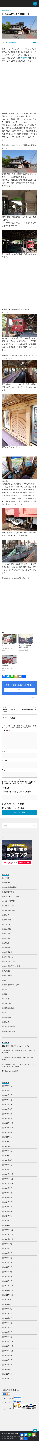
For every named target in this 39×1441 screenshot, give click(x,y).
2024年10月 (8, 1183)
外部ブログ (25, 58)
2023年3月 (8, 1272)
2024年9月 (8, 1188)
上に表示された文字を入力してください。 (17, 791)
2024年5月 (8, 1206)
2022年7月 (8, 1309)
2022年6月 (8, 1313)
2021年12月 (8, 1341)
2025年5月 (8, 1151)
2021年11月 (8, 1346)
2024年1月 (8, 1225)
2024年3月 (8, 1216)
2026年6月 (8, 1095)
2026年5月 (8, 1100)
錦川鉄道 (7, 938)
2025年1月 (8, 1169)
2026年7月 (8, 1090)
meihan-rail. (13, 1433)
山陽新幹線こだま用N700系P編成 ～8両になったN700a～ (19, 1052)
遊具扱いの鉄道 (10, 1026)
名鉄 (3, 10)
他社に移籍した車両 (11, 896)
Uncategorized (9, 1031)
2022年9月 (8, 1299)
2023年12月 (8, 1230)
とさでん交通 (9, 906)
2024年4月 (8, 1211)
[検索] (34, 826)
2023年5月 (8, 1262)
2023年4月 (8, 1267)
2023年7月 (8, 1253)
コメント (6, 730)
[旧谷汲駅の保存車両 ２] (9, 638)
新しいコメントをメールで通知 (13, 804)
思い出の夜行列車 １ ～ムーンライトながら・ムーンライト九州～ (18, 1065)
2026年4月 (8, 1104)
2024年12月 (8, 1174)
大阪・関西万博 (10, 901)
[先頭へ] (35, 1431)
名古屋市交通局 (10, 961)
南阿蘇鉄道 (8, 952)
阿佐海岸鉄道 (9, 892)
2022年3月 (8, 1327)
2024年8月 (8, 1193)
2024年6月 (8, 1202)
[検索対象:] (19, 826)
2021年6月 (8, 1369)
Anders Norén (9, 1438)
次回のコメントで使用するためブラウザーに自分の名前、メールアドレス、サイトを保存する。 (19, 783)
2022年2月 (8, 1332)
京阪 (6, 994)
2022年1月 (8, 1337)
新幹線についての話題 (10, 1071)
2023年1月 (8, 1281)
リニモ (6, 1013)
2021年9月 (8, 1355)
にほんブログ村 (7, 1398)
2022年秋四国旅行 (11, 887)
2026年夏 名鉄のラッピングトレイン (16, 1046)
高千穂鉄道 (8, 975)
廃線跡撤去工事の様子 (12, 966)
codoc (34, 697)
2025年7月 (8, 1141)
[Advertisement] (19, 87)
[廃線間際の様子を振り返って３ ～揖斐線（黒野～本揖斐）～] (25, 638)
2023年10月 (8, 1239)
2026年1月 (8, 1118)
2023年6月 (8, 1258)
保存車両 (8, 10)
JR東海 (6, 999)
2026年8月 (8, 1086)
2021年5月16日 (11, 42)
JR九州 (6, 943)
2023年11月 (8, 1234)
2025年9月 (8, 1132)
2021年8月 (8, 1360)
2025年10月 (8, 1127)
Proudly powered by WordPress (13, 1436)
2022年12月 (8, 1286)
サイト (4, 770)
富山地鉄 (7, 929)
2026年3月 (8, 1109)
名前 (3, 751)
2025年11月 (8, 1123)
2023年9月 (8, 1244)
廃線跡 (6, 915)
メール (4, 760)
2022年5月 (8, 1318)
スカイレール (9, 957)
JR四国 (6, 878)
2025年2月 (8, 1165)
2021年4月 (8, 1378)
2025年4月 (8, 1155)
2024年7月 (8, 1197)
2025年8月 (8, 1137)
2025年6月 (8, 1146)
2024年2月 (8, 1220)
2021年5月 (8, 1374)
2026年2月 (8, 1114)
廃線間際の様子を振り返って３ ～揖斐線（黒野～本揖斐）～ (25, 645)
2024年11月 (8, 1179)
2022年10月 (8, 1295)
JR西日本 (7, 1003)
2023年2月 (8, 1276)
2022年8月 (8, 1304)
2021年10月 (8, 1351)
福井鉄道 (7, 947)
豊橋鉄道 (7, 882)
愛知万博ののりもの (11, 985)
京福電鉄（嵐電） (10, 910)
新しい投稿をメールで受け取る (13, 808)
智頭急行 (7, 971)
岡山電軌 (7, 933)
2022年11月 (8, 1290)
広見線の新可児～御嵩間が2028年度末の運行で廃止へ (19, 1058)
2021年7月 (8, 1365)
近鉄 (6, 989)
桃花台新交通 (9, 1008)
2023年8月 (8, 1248)
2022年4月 (8, 1323)
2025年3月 (8, 1160)
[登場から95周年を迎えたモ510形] (9, 659)
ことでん (7, 924)
